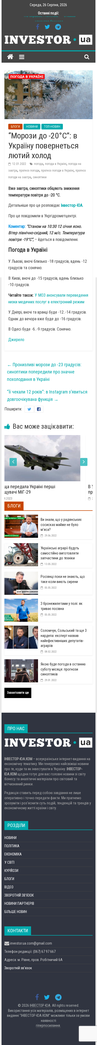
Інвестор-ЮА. (72, 205)
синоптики (40, 177)
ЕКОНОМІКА (13, 854)
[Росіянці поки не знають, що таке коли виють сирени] (21, 574)
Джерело (16, 339)
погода (38, 164)
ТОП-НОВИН (52, 126)
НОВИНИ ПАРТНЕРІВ (19, 903)
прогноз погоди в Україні (57, 170)
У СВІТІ (9, 862)
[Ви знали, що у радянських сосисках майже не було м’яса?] (21, 517)
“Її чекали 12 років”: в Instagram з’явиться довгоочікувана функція (47, 395)
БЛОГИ (15, 126)
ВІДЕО (8, 887)
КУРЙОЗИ (11, 871)
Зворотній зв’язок (18, 968)
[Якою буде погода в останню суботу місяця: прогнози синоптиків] (21, 662)
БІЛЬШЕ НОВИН (15, 912)
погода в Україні (55, 164)
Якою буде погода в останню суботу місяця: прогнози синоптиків (63, 669)
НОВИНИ (32, 126)
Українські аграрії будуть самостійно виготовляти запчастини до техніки (60, 553)
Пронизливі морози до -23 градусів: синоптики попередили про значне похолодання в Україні (44, 372)
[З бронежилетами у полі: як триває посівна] (21, 601)
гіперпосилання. (48, 1025)
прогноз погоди (29, 170)
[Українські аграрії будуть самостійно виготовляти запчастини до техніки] (21, 546)
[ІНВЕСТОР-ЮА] (10, 56)
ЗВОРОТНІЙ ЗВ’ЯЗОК (19, 895)
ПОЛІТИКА (11, 846)
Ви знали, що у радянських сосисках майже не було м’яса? (61, 524)
